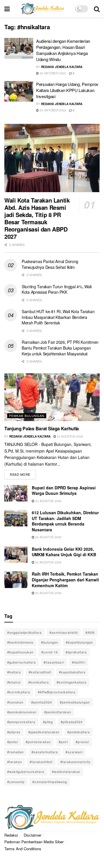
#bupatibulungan (79, 642)
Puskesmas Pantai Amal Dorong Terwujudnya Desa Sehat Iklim (50, 264)
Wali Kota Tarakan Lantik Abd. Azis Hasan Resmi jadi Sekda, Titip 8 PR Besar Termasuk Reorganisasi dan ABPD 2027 (37, 218)
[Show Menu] (7, 8)
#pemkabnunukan (21, 712)
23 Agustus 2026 (69, 436)
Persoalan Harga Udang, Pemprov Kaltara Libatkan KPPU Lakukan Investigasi (67, 90)
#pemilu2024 (41, 702)
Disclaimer (32, 835)
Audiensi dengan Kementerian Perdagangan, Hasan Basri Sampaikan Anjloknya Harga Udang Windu (63, 50)
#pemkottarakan (57, 712)
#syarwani (74, 752)
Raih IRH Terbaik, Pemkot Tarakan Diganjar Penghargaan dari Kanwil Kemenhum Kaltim (65, 579)
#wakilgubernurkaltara (25, 771)
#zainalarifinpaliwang (49, 781)
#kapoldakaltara (72, 672)
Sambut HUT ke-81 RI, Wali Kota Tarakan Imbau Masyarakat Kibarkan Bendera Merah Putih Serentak (58, 317)
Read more (23, 473)
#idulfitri (78, 662)
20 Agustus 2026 (48, 593)
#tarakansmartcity (75, 761)
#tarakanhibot (41, 761)
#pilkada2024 (72, 721)
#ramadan (15, 752)
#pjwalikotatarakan (44, 732)
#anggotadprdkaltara (24, 632)
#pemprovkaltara (21, 721)
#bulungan (49, 642)
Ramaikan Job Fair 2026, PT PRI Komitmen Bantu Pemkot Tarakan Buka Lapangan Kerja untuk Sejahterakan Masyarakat (60, 347)
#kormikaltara (18, 692)
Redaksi (11, 835)
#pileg (48, 721)
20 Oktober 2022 (52, 110)
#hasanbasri (54, 662)
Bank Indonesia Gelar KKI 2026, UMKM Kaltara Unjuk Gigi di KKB (64, 552)
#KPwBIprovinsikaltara (56, 692)
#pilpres (14, 732)
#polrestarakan (38, 741)
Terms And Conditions (22, 848)
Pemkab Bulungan (26, 415)
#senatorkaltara (44, 752)
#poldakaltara (78, 732)
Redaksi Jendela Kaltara (61, 67)
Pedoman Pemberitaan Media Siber (34, 841)
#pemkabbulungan (75, 702)
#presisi (82, 741)
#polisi (12, 741)
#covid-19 (49, 652)
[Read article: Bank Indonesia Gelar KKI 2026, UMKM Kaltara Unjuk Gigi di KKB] (15, 554)
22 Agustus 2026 (48, 537)
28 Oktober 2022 (52, 73)
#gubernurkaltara (21, 662)
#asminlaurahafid (63, 632)
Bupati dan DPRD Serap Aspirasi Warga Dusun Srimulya (64, 490)
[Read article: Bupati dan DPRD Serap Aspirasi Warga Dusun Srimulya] (15, 493)
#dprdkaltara (76, 652)
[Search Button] (97, 8)
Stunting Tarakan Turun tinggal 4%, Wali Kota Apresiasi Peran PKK (57, 289)
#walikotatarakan (66, 771)
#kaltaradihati (40, 672)
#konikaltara (38, 682)
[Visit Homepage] (42, 8)
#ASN (90, 632)
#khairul (14, 682)
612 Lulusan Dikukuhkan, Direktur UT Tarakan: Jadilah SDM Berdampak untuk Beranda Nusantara (65, 521)
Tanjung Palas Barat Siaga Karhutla (41, 428)
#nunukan (15, 702)
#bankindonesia (20, 642)
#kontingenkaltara (71, 682)
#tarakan (14, 761)
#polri (63, 741)
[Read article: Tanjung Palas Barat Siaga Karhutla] (52, 397)
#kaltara (14, 672)
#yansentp (16, 781)
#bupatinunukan (20, 652)
